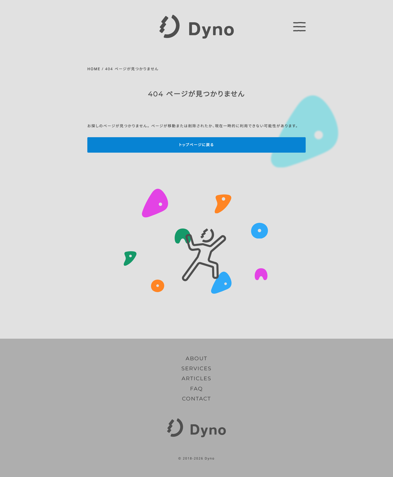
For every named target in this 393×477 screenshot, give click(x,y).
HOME (93, 68)
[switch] (299, 26)
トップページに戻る (196, 144)
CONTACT (196, 398)
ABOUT (196, 358)
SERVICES (196, 368)
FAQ (196, 388)
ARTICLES (197, 378)
